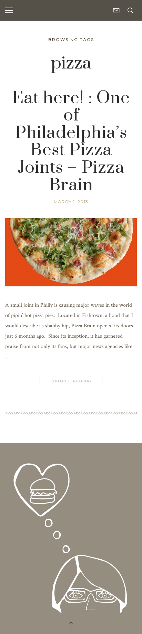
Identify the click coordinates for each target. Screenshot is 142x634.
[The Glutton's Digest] (71, 531)
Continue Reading (71, 381)
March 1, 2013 (71, 201)
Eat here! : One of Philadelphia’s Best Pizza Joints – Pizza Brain (71, 141)
